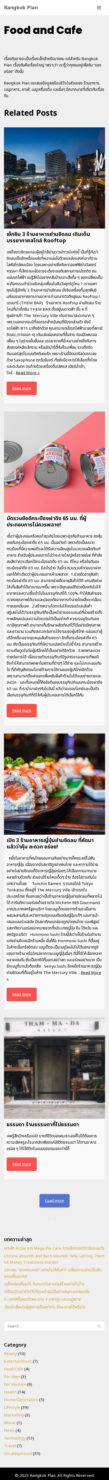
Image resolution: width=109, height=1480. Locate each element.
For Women (15, 1384)
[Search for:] (54, 1326)
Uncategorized (18, 1454)
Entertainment (18, 1361)
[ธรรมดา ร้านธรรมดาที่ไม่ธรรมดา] (54, 1068)
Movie (10, 1423)
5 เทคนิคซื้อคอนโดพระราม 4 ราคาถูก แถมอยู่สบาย (42, 1299)
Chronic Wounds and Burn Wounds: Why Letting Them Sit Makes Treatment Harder (54, 1259)
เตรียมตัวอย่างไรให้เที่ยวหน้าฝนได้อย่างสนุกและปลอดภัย (46, 1292)
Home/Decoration (21, 1400)
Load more (54, 1201)
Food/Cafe (13, 1369)
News (9, 1431)
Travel (10, 1446)
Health (10, 1392)
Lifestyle (12, 1408)
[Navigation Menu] (99, 7)
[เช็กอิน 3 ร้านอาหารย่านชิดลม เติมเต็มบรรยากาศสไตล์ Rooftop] (54, 178)
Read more (21, 388)
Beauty (10, 1354)
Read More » (28, 373)
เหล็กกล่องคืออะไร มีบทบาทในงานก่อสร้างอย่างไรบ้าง (44, 1284)
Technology (15, 1438)
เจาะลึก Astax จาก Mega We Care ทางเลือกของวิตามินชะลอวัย (54, 1248)
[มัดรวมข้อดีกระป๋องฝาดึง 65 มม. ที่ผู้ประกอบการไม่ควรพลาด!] (54, 462)
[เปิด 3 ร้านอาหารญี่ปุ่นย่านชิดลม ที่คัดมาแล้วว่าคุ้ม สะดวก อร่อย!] (54, 784)
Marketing (14, 1415)
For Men (12, 1377)
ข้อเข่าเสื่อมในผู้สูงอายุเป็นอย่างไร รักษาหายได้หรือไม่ (44, 1307)
